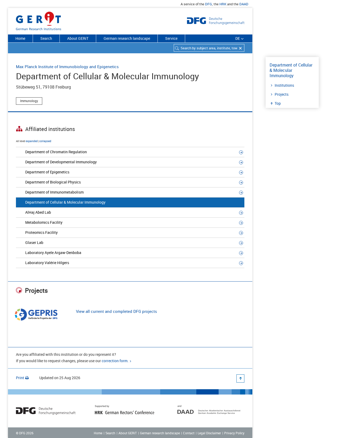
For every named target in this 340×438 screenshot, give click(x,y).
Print (20, 377)
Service (171, 38)
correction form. (115, 360)
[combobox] (209, 48)
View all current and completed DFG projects (116, 311)
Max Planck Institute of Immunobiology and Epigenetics (67, 66)
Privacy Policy (234, 433)
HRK (222, 4)
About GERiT (77, 38)
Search (46, 38)
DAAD (243, 4)
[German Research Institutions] (38, 20)
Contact (188, 433)
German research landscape (127, 38)
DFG (208, 4)
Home (20, 38)
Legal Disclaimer (209, 433)
